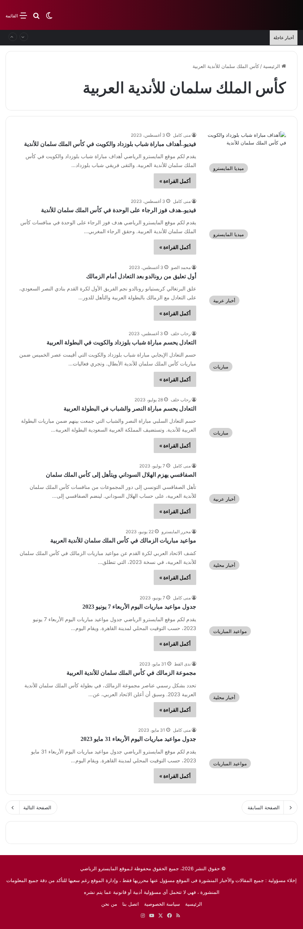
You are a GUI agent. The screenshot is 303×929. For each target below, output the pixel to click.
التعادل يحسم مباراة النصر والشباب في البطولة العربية (130, 408)
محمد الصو (181, 267)
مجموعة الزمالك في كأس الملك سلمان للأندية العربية (131, 673)
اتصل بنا (130, 904)
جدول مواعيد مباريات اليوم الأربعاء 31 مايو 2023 (138, 739)
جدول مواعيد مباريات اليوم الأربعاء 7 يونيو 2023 (139, 606)
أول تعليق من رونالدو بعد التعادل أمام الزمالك (141, 276)
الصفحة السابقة (264, 807)
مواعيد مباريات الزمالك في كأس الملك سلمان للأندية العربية (123, 540)
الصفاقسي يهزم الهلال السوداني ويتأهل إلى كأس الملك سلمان (121, 475)
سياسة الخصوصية (162, 904)
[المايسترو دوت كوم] (262, 15)
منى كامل (182, 135)
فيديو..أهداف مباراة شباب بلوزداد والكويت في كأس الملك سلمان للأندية (110, 144)
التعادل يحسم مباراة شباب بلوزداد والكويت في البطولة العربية (121, 342)
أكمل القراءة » (175, 181)
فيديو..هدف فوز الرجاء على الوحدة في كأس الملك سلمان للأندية (118, 210)
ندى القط (182, 664)
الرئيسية (272, 66)
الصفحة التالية (37, 807)
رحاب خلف (181, 333)
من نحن (109, 904)
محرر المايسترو (176, 531)
